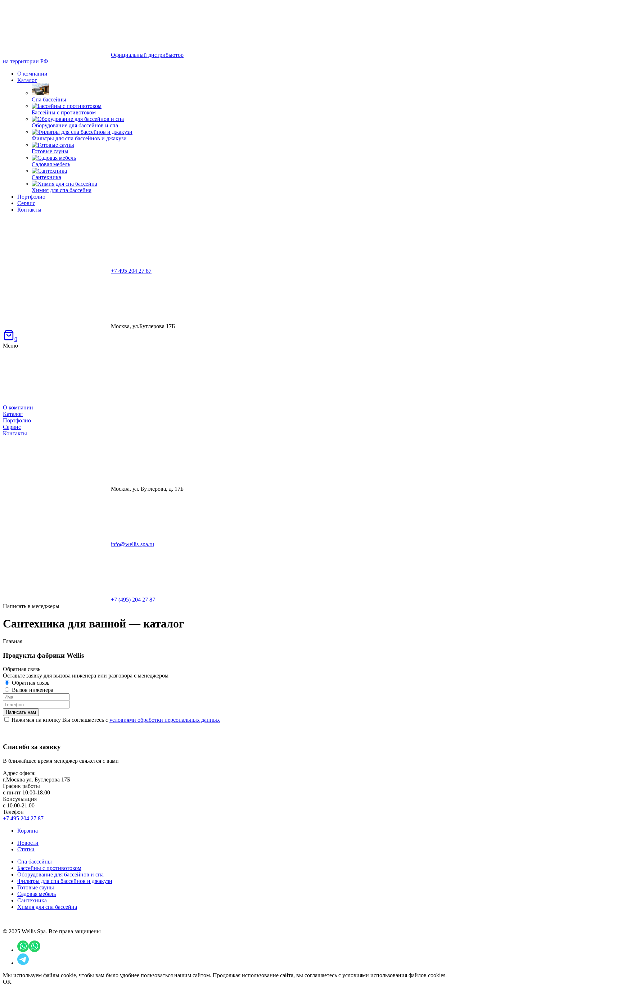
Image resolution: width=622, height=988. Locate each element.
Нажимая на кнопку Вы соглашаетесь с (116, 720)
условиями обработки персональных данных (164, 720)
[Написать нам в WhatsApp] (23, 950)
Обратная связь (30, 683)
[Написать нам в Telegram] (23, 963)
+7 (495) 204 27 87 (133, 600)
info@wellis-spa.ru (132, 544)
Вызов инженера (32, 690)
